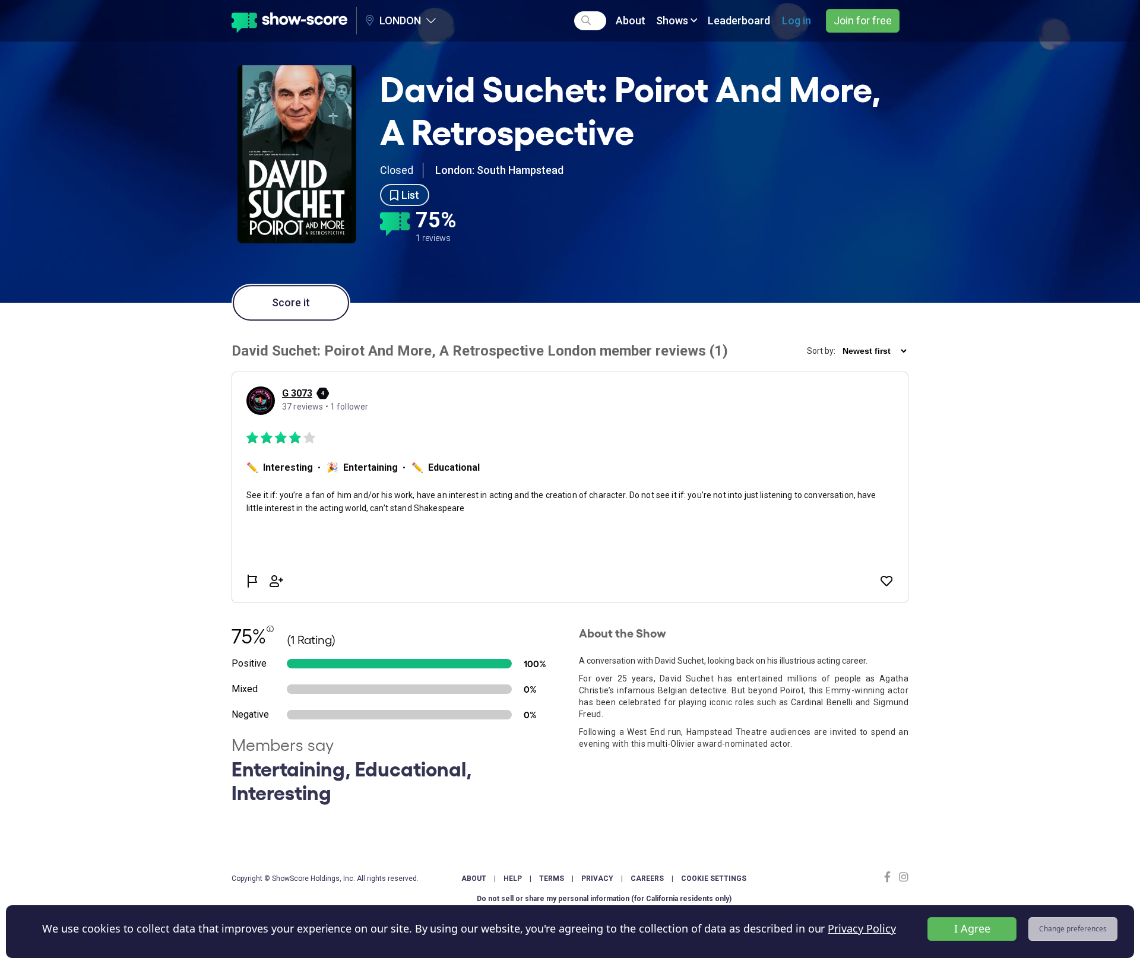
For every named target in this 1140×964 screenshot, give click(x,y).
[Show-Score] (289, 21)
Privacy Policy (861, 928)
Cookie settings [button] (713, 878)
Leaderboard (739, 20)
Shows (673, 20)
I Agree (972, 928)
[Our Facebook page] (890, 877)
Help (513, 878)
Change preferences (1073, 929)
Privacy (597, 878)
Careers (647, 878)
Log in (796, 20)
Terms (551, 878)
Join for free (863, 20)
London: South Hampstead (499, 170)
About (630, 20)
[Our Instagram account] (902, 877)
